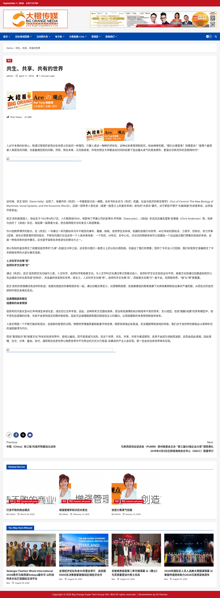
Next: (167, 447)
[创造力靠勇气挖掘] (136, 489)
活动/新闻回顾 (22, 36)
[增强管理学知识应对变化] (84, 489)
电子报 (58, 36)
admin (9, 75)
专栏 (9, 60)
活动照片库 (42, 36)
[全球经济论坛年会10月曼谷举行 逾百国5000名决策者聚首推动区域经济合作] (84, 550)
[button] (216, 36)
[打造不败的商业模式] (31, 489)
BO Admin (10, 514)
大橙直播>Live (76, 36)
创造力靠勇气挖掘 (122, 510)
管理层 (94, 36)
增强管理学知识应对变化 (73, 510)
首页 (5, 36)
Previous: (31, 444)
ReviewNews (145, 594)
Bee (8, 583)
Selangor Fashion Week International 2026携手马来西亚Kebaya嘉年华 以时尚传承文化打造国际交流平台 (30, 574)
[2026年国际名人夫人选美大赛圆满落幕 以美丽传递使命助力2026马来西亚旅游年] (189, 550)
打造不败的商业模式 (18, 510)
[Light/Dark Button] (209, 36)
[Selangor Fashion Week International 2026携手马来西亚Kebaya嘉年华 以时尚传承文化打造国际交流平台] (31, 550)
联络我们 (110, 36)
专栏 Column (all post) (27, 501)
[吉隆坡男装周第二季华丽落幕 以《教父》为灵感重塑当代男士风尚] (136, 550)
